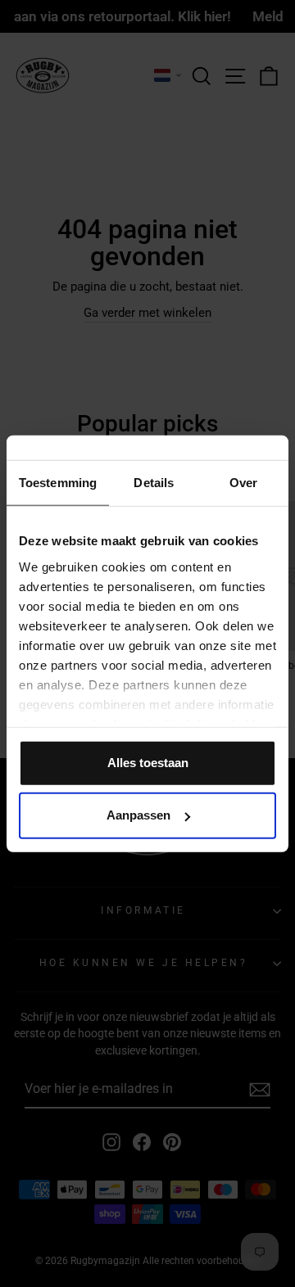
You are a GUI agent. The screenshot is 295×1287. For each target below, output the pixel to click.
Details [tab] (154, 483)
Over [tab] (243, 483)
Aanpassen (138, 815)
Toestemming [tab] (58, 483)
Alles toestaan (147, 763)
